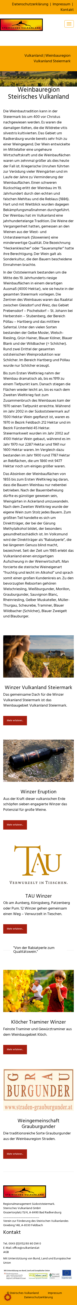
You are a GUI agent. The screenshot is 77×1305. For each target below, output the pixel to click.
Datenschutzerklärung (30, 4)
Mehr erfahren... (15, 720)
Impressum (61, 4)
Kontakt (67, 10)
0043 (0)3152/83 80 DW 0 (25, 1243)
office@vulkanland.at (25, 1248)
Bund (36, 1258)
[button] (7, 1297)
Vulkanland (33, 56)
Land (44, 1258)
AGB (6, 1252)
